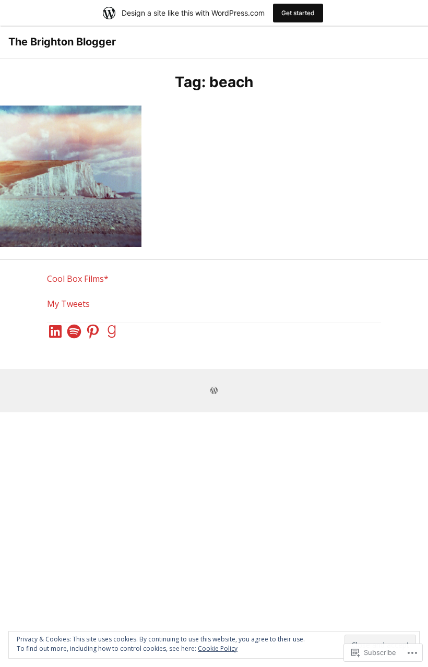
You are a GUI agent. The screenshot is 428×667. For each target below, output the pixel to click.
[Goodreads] (111, 331)
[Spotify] (74, 331)
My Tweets (68, 303)
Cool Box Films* (78, 278)
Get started (298, 13)
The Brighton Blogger (62, 41)
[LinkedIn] (55, 331)
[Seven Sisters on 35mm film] (70, 176)
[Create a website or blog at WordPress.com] (214, 391)
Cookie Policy (217, 648)
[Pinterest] (93, 331)
